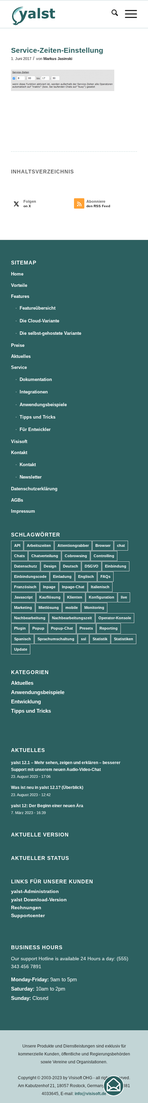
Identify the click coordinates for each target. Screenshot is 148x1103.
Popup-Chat (62, 628)
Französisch (25, 587)
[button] (113, 1085)
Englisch (86, 576)
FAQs (105, 576)
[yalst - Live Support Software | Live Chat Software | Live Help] (61, 14)
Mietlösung (49, 607)
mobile (71, 607)
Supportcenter (28, 915)
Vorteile (19, 285)
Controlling (104, 556)
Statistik (100, 639)
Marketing (23, 607)
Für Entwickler (35, 429)
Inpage (49, 587)
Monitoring (94, 607)
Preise (17, 345)
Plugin (20, 628)
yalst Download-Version (39, 899)
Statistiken (123, 639)
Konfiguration (101, 597)
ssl (83, 639)
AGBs (17, 500)
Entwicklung (26, 701)
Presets (86, 628)
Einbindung (115, 566)
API (17, 545)
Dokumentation (36, 379)
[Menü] (127, 14)
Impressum (23, 511)
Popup (38, 628)
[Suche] (111, 14)
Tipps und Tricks (37, 417)
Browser (102, 545)
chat (121, 545)
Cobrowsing (76, 556)
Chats (19, 556)
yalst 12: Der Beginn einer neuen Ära (47, 805)
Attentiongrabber (73, 545)
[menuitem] (111, 14)
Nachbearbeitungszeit (72, 618)
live (124, 597)
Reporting (108, 628)
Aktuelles (21, 356)
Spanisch (22, 639)
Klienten (74, 597)
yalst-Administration (35, 891)
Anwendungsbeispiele (43, 404)
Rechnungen (26, 907)
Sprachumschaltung (56, 639)
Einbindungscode (30, 576)
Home (17, 274)
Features (20, 296)
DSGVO (91, 566)
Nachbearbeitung (29, 618)
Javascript (23, 597)
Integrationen (34, 391)
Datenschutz (25, 566)
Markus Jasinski (57, 59)
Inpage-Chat (73, 587)
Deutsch (70, 566)
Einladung (62, 576)
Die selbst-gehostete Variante (50, 333)
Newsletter (31, 477)
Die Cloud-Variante (39, 320)
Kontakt (19, 452)
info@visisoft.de (90, 1093)
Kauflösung (50, 597)
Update (20, 649)
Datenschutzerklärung (34, 488)
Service (19, 367)
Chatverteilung (44, 556)
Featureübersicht (37, 308)
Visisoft (19, 441)
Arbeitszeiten (39, 545)
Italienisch (100, 587)
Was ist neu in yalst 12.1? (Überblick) (47, 787)
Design (50, 566)
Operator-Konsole (114, 618)
